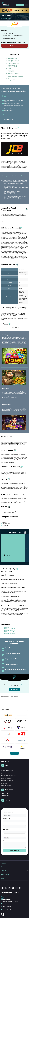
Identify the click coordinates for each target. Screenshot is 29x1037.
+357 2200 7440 (5, 793)
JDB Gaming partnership (9, 633)
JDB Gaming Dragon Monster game (12, 631)
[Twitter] (6, 888)
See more (14, 753)
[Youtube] (9, 888)
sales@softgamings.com (7, 770)
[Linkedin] (13, 888)
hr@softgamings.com (6, 785)
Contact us (20, 5)
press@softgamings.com (7, 780)
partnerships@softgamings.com (8, 775)
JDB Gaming (7, 627)
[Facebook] (2, 888)
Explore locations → (6, 804)
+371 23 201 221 (5, 795)
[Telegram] (20, 888)
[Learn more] (7, 715)
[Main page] (6, 4)
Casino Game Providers (6, 18)
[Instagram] (16, 888)
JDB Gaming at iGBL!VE (9, 630)
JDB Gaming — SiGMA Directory (11, 628)
